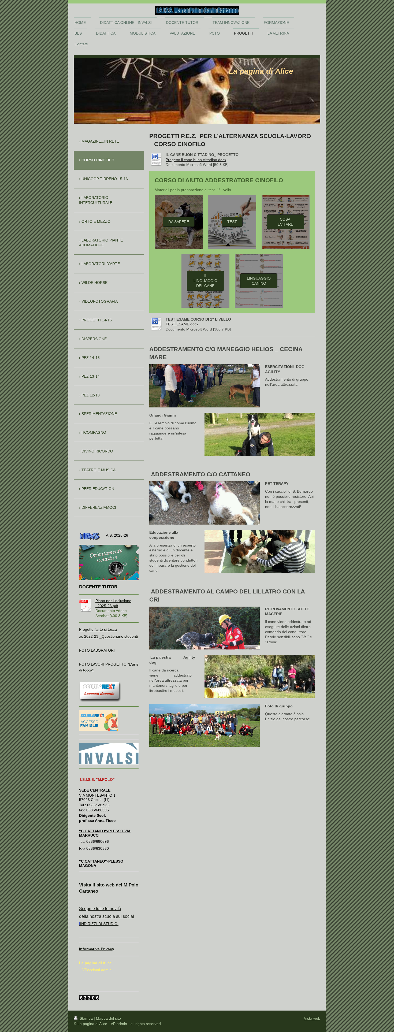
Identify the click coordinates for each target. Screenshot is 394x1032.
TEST (232, 222)
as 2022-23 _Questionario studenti (108, 636)
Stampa (86, 1018)
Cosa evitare (285, 222)
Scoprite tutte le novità (100, 908)
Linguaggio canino (259, 280)
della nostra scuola (97, 916)
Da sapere (178, 222)
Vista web (312, 1018)
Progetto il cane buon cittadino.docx (196, 160)
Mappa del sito (108, 1018)
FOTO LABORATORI (97, 650)
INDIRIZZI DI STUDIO (98, 924)
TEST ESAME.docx (182, 324)
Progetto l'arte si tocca (98, 629)
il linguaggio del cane (205, 280)
